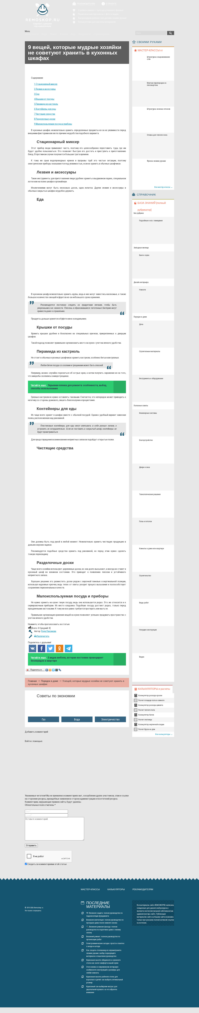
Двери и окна (144, 467)
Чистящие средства (44, 114)
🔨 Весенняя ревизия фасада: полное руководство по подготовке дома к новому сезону (103, 930)
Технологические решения (150, 494)
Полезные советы (141, 406)
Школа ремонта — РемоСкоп (42, 15)
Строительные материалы (149, 351)
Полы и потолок (145, 521)
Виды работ (144, 603)
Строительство (145, 576)
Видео (141, 657)
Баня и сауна (144, 255)
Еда (36, 94)
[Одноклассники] (50, 670)
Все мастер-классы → (163, 187)
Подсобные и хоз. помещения (151, 221)
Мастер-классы (90, 889)
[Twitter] (53, 670)
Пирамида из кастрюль (46, 104)
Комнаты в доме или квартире (151, 548)
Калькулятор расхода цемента (150, 705)
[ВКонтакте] (47, 670)
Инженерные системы (148, 413)
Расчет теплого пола (146, 710)
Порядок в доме (49, 681)
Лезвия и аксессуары (45, 89)
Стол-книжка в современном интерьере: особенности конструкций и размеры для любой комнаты (103, 970)
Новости (142, 290)
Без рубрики (139, 213)
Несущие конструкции (148, 630)
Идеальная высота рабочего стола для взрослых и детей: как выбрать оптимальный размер (104, 980)
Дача (141, 324)
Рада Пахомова (48, 631)
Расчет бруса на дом (146, 729)
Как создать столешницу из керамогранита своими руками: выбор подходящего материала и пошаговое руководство (103, 953)
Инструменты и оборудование (151, 378)
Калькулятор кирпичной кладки (151, 724)
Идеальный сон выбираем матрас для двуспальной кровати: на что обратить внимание (101, 989)
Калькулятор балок (146, 715)
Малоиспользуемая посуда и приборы (53, 124)
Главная (32, 681)
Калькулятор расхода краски (150, 695)
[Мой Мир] (56, 670)
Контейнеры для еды (45, 109)
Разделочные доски (44, 119)
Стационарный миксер (45, 84)
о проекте (111, 4)
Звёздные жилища (141, 248)
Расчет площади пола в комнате (151, 700)
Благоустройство (146, 440)
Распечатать (42, 636)
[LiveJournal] (60, 670)
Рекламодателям (86, 4)
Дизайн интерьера (141, 282)
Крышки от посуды (44, 99)
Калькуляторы (116, 889)
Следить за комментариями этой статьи (47, 864)
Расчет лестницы (145, 720)
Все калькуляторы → (164, 734)
